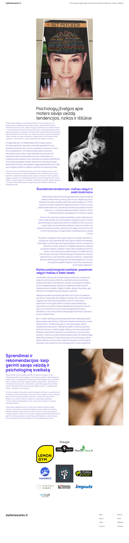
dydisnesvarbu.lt (13, 3)
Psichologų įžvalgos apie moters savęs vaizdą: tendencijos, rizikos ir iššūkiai (96, 3)
